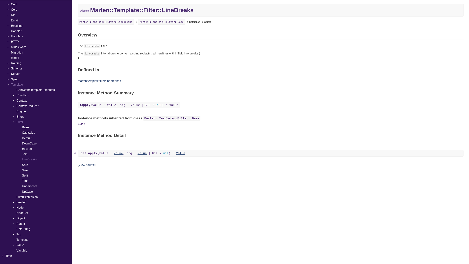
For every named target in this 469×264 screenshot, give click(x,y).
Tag (18, 234)
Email (15, 20)
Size (25, 170)
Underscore (29, 186)
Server (15, 73)
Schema (16, 68)
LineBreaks (29, 159)
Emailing (17, 25)
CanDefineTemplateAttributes (35, 89)
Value (20, 245)
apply (81, 123)
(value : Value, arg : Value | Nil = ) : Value (129, 105)
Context (21, 100)
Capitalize (28, 132)
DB (13, 14)
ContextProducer (27, 106)
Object (20, 218)
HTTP (15, 41)
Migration (17, 52)
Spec (14, 79)
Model (15, 57)
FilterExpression (27, 197)
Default (26, 138)
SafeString (23, 229)
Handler (16, 31)
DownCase (29, 143)
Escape (27, 148)
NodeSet (22, 212)
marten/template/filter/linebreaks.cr (100, 80)
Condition (22, 95)
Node (20, 207)
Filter (19, 122)
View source (87, 164)
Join (24, 154)
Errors (20, 116)
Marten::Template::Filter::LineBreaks (106, 22)
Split (25, 175)
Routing (16, 63)
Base (25, 127)
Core (14, 9)
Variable (21, 250)
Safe (25, 164)
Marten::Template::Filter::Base (162, 22)
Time (25, 180)
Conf (14, 4)
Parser (20, 223)
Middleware (18, 47)
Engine (21, 111)
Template (17, 84)
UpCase (27, 191)
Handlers (17, 36)
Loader (21, 202)
